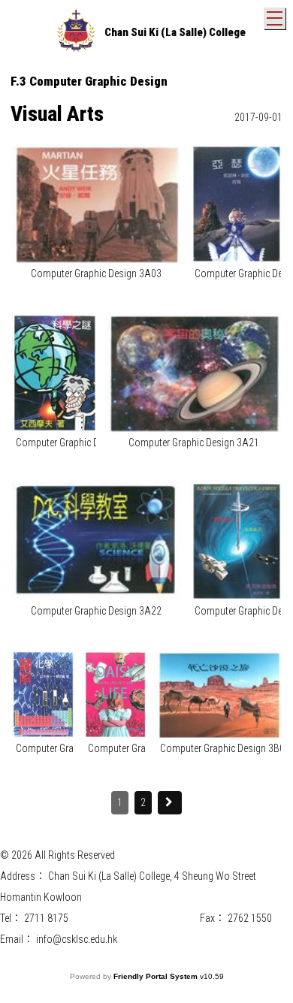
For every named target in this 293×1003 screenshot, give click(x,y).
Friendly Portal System (156, 976)
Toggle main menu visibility (274, 18)
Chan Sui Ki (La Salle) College (175, 32)
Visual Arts (57, 113)
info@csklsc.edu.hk (76, 939)
